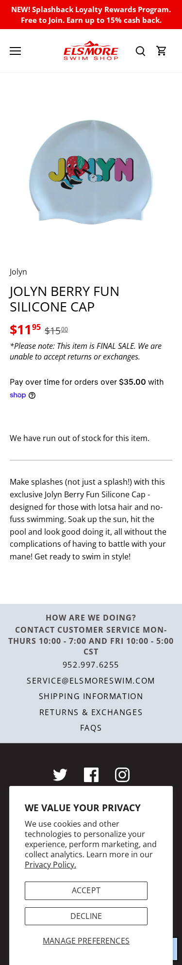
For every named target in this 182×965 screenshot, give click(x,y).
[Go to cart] (161, 50)
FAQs (91, 727)
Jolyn (18, 271)
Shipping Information (91, 696)
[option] (91, 172)
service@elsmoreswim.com (91, 680)
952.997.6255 (91, 664)
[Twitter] (60, 775)
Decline (86, 916)
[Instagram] (122, 775)
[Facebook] (91, 775)
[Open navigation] (15, 51)
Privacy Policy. (50, 864)
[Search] (140, 50)
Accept (86, 890)
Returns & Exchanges (91, 712)
